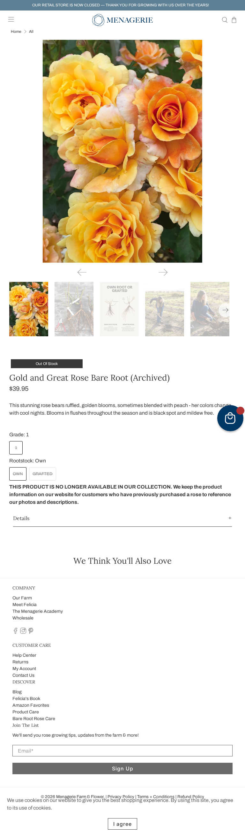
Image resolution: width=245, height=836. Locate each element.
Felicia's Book (26, 698)
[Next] (163, 272)
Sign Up (122, 768)
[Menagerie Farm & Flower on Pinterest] (31, 632)
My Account (24, 668)
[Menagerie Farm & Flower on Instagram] (23, 632)
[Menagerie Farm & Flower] (122, 20)
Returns (20, 662)
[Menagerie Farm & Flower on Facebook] (15, 632)
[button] (122, 518)
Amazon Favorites (30, 705)
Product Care (25, 712)
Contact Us (23, 675)
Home (16, 31)
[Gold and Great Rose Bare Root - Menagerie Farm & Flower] (122, 151)
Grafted (43, 474)
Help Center (24, 655)
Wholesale (22, 618)
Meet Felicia (24, 604)
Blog (17, 692)
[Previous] (82, 272)
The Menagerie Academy (37, 611)
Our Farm (22, 598)
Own (18, 474)
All (31, 31)
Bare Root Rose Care (33, 718)
